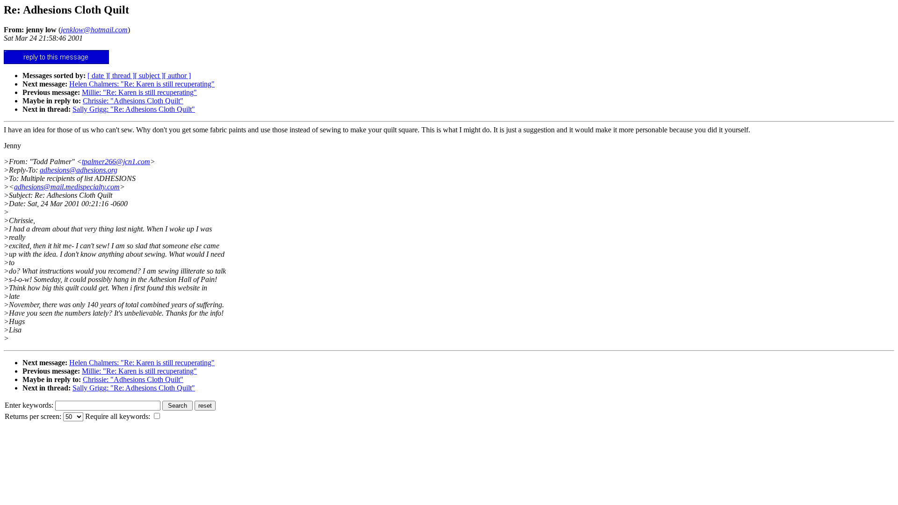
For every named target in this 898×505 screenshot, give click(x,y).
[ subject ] (149, 75)
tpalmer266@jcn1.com (116, 162)
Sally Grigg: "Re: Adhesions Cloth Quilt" (133, 109)
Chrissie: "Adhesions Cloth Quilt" (133, 101)
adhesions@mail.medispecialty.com (67, 187)
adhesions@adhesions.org (78, 170)
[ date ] (97, 75)
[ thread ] (121, 75)
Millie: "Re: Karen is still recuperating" (139, 92)
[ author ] (177, 75)
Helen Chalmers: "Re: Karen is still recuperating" (142, 84)
